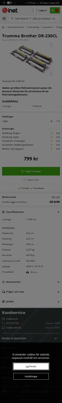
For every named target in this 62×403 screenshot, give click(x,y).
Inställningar (31, 376)
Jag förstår (31, 366)
